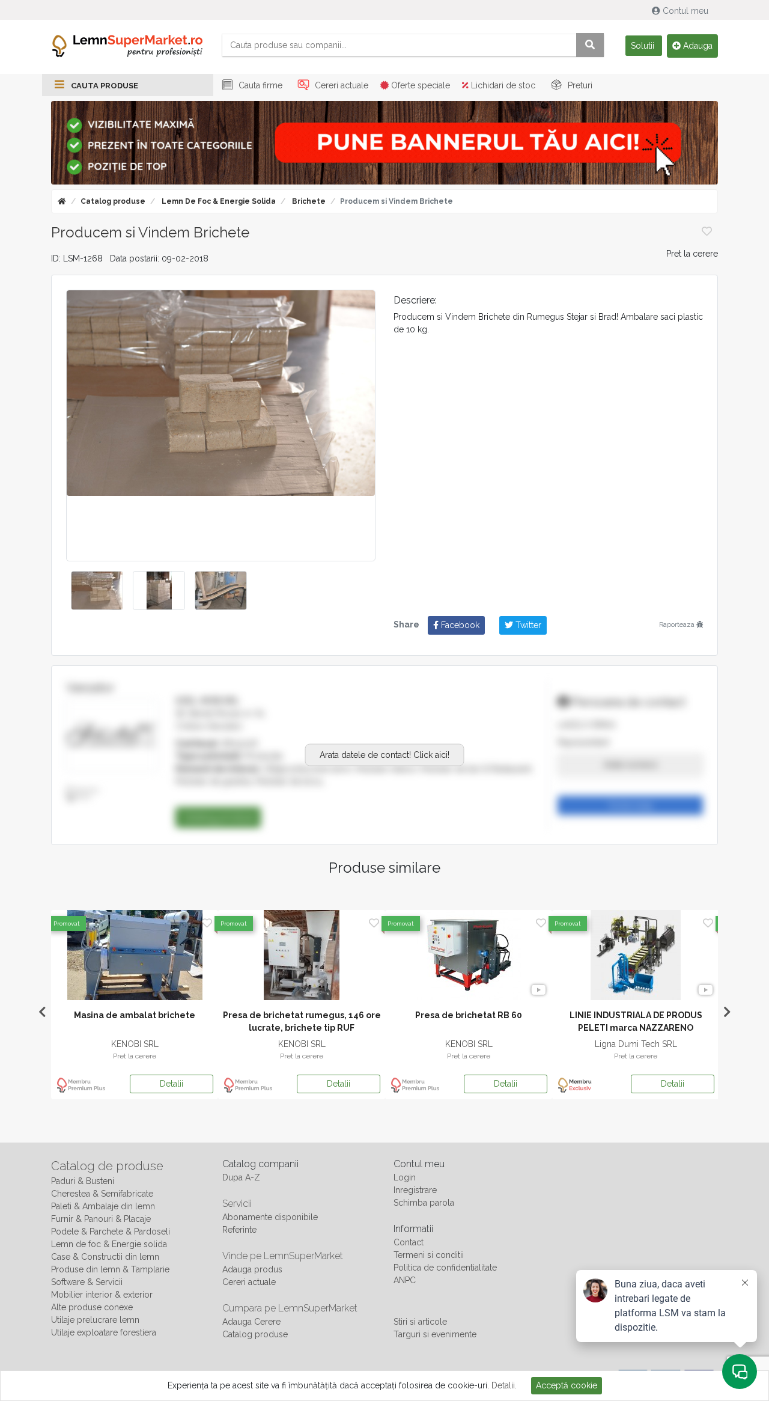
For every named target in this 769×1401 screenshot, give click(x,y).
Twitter (527, 625)
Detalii (97, 1083)
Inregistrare (415, 1190)
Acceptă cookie (566, 1385)
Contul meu (685, 11)
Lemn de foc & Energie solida (218, 201)
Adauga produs (252, 1269)
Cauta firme (259, 85)
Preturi (578, 85)
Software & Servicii (87, 1282)
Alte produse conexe (92, 1307)
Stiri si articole (420, 1321)
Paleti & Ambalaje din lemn (103, 1206)
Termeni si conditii (429, 1255)
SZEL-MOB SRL (207, 701)
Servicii (237, 1203)
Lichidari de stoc (502, 85)
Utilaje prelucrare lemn (95, 1320)
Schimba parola (424, 1202)
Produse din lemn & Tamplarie (110, 1269)
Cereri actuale (340, 85)
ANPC (405, 1280)
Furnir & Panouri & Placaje (101, 1219)
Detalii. (504, 1385)
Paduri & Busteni (82, 1181)
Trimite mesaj (630, 805)
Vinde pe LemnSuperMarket (282, 1256)
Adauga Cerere (251, 1321)
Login (405, 1177)
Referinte (239, 1230)
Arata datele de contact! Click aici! (384, 755)
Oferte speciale (419, 85)
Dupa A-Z (241, 1177)
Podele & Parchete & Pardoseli (110, 1231)
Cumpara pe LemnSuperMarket (289, 1308)
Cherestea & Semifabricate (102, 1193)
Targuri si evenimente (435, 1334)
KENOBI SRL (561, 1044)
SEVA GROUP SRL (227, 1044)
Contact (409, 1242)
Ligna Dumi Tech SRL (60, 1044)
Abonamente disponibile (270, 1217)
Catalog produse (113, 201)
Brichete (308, 201)
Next (727, 1012)
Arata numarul (630, 764)
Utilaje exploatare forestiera (103, 1332)
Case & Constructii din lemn (105, 1257)
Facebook (459, 625)
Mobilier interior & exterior (102, 1294)
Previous (42, 1012)
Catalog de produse (107, 1166)
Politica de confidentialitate (445, 1267)
